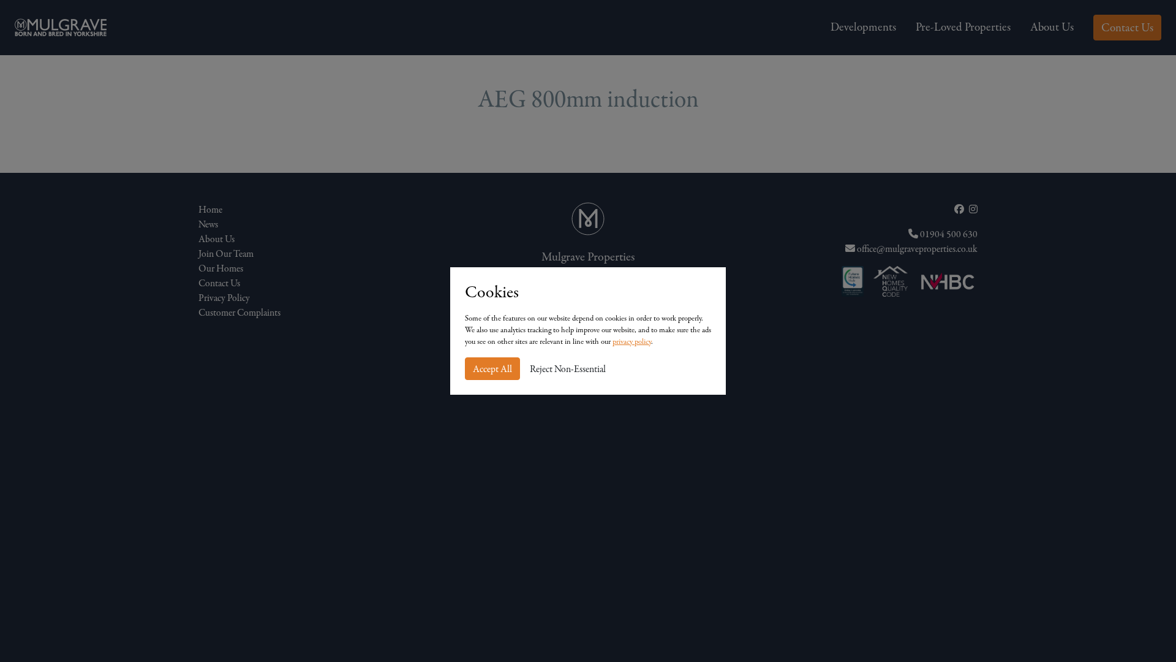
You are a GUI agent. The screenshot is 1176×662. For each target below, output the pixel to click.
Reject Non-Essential (568, 369)
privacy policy (631, 341)
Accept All (492, 369)
